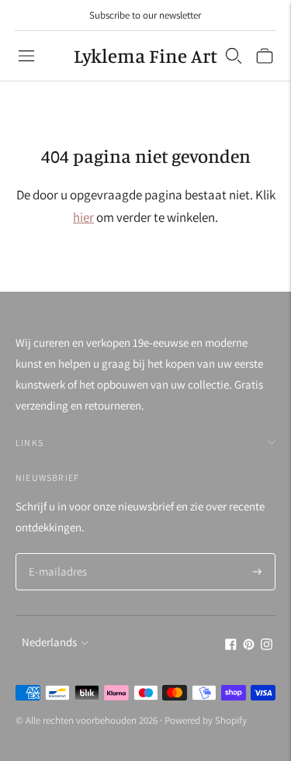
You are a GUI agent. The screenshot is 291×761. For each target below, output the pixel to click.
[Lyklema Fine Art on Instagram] (266, 645)
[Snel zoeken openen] (233, 56)
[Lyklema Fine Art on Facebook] (231, 645)
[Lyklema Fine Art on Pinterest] (249, 645)
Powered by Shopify (206, 720)
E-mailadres (56, 554)
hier (83, 217)
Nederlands (49, 642)
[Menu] (26, 56)
